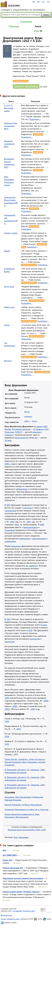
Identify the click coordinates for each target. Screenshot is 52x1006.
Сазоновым (10, 530)
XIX (36, 438)
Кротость (8, 361)
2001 (17, 525)
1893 (45, 701)
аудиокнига (38, 134)
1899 (42, 525)
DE (38, 2)
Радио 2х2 (7, 860)
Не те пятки (9, 286)
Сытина (43, 625)
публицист (28, 417)
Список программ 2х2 (13, 868)
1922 (46, 429)
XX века (8, 440)
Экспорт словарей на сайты (10, 919)
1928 (7, 736)
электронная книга (29, 265)
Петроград (9, 432)
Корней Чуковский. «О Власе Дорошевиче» (23, 805)
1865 (45, 426)
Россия (27, 412)
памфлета (33, 566)
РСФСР (18, 432)
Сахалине (27, 508)
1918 (30, 630)
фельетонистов (21, 438)
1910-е (34, 421)
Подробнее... (35, 119)
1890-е (26, 421)
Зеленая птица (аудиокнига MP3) (10, 126)
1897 (8, 505)
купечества (35, 639)
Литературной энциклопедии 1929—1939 (27, 830)
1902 (8, 619)
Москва (8, 429)
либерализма (21, 489)
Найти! (46, 15)
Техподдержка (17, 911)
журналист (36, 432)
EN (33, 2)
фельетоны (16, 546)
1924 (18, 729)
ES (43, 2)
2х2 (4, 850)
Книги (38, 26)
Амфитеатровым (30, 527)
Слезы (7, 325)
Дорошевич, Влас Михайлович (18, 797)
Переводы (14, 26)
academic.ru (10, 4)
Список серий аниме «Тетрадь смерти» (21, 892)
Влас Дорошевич (21, 837)
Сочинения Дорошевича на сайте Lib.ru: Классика (26, 809)
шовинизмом (10, 541)
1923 (7, 721)
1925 (7, 744)
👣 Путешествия (6, 915)
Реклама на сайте (29, 911)
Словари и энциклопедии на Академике (23, 10)
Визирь (7, 251)
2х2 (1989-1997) (10, 855)
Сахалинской (10, 511)
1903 (12, 522)
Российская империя (21, 429)
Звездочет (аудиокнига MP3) (9, 144)
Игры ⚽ (38, 31)
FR (48, 2)
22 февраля (38, 429)
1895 (14, 706)
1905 (28, 522)
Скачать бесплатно (26, 86)
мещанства (10, 642)
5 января (39, 426)
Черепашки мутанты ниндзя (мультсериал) (23, 878)
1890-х (8, 464)
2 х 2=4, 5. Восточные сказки (8, 108)
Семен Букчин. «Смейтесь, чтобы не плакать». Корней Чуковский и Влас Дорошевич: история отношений (25, 762)
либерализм (24, 538)
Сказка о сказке (10, 233)
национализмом (39, 538)
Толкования (26, 22)
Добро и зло (9, 307)
